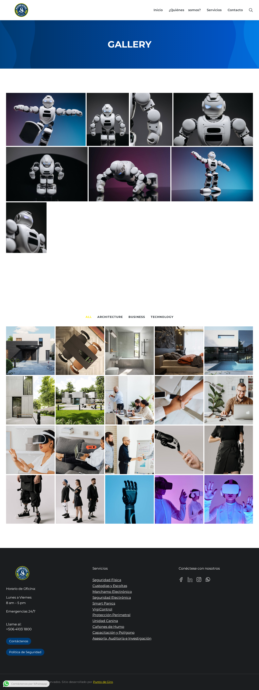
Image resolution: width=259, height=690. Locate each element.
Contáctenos (18, 641)
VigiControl (102, 609)
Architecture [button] (110, 317)
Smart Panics (103, 603)
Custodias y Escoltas (109, 586)
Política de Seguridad (25, 652)
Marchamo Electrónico (112, 592)
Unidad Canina (105, 621)
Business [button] (136, 317)
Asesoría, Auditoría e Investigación (121, 638)
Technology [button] (162, 317)
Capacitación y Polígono (113, 633)
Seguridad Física (106, 580)
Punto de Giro (103, 682)
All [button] (89, 317)
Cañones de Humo (108, 627)
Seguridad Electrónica (111, 598)
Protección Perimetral (111, 615)
